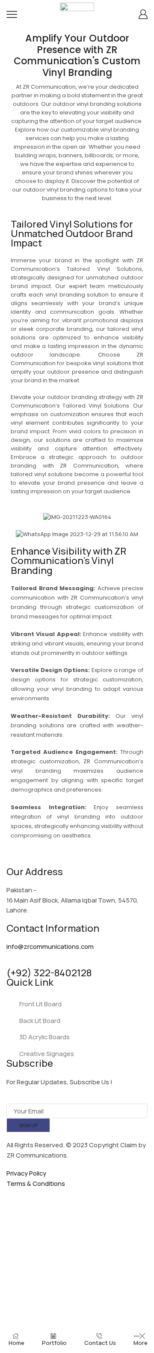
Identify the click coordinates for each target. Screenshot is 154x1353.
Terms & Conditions (35, 1183)
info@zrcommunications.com (50, 946)
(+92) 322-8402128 (49, 972)
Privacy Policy (26, 1173)
